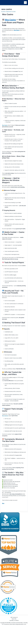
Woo (3, 503)
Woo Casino (10, 20)
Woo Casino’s (5, 415)
